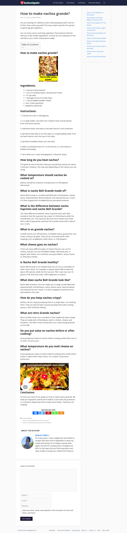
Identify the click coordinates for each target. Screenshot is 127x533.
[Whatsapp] (55, 412)
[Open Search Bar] (104, 3)
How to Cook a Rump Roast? (96, 56)
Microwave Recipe (94, 3)
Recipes (29, 418)
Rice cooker (105, 530)
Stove (99, 530)
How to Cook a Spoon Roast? (96, 38)
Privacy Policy (76, 530)
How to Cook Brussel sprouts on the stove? (37, 423)
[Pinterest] (48, 412)
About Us (84, 530)
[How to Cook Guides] (30, 3)
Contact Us (92, 530)
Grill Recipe (81, 3)
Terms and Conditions (63, 530)
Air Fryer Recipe (58, 3)
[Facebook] (36, 412)
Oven (24, 418)
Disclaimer (52, 530)
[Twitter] (42, 412)
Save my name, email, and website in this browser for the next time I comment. (47, 511)
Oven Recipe (70, 3)
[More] (61, 412)
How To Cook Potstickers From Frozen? (36, 420)
